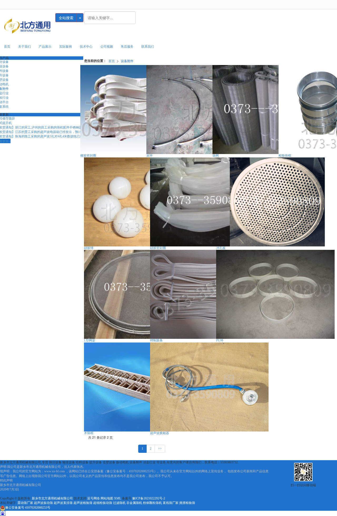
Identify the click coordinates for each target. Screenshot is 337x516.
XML (117, 498)
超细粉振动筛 (102, 503)
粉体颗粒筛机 (152, 503)
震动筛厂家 (25, 503)
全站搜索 (66, 17)
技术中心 (86, 46)
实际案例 (65, 46)
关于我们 (24, 46)
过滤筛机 (119, 503)
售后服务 (127, 46)
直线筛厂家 (171, 503)
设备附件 (127, 60)
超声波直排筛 (63, 503)
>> (160, 448)
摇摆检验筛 (187, 503)
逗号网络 (93, 498)
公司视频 (106, 46)
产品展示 (45, 46)
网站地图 (107, 498)
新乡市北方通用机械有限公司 (52, 498)
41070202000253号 (27, 507)
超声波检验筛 (82, 503)
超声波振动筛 (43, 503)
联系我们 (147, 46)
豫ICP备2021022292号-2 (148, 498)
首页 (7, 46)
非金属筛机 (134, 503)
